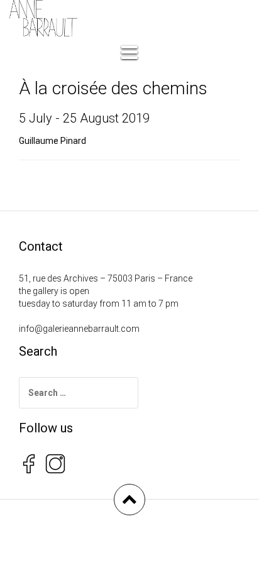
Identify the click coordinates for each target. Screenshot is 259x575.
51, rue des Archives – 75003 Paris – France (105, 278)
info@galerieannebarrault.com (79, 329)
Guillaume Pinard (52, 141)
